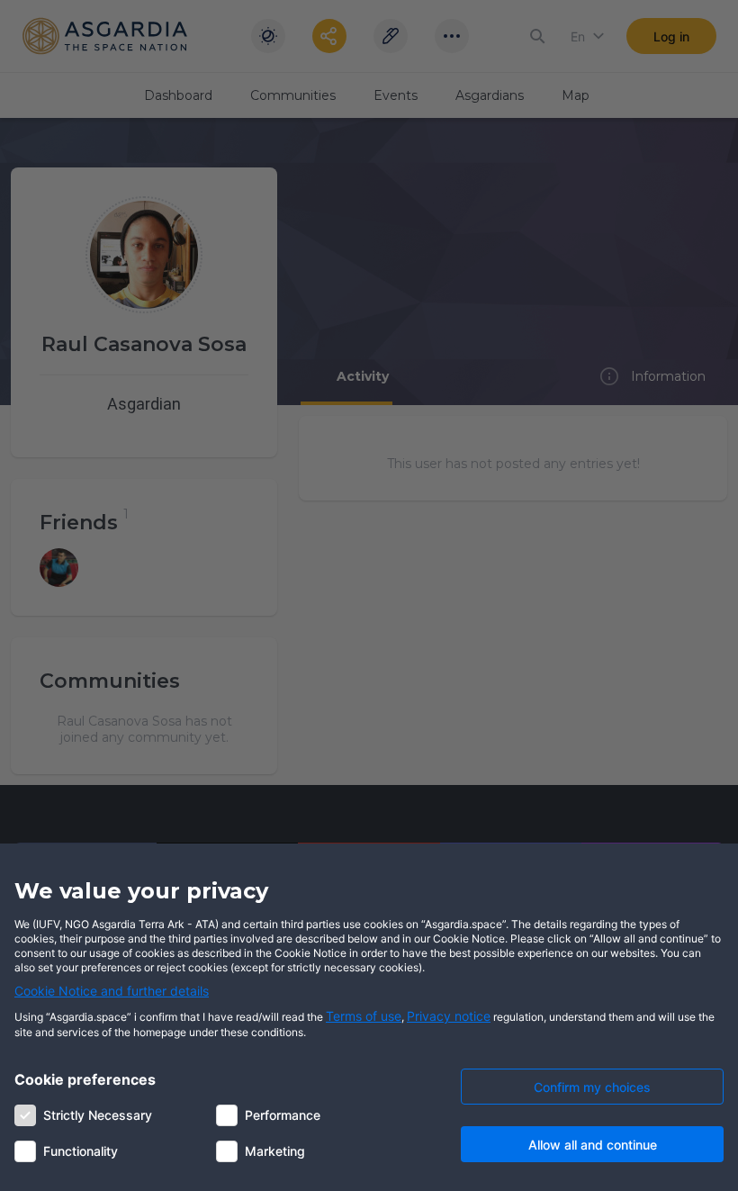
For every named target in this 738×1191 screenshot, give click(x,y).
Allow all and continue (592, 1144)
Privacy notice (448, 1016)
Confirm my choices (592, 1087)
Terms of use (363, 1016)
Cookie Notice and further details (111, 990)
